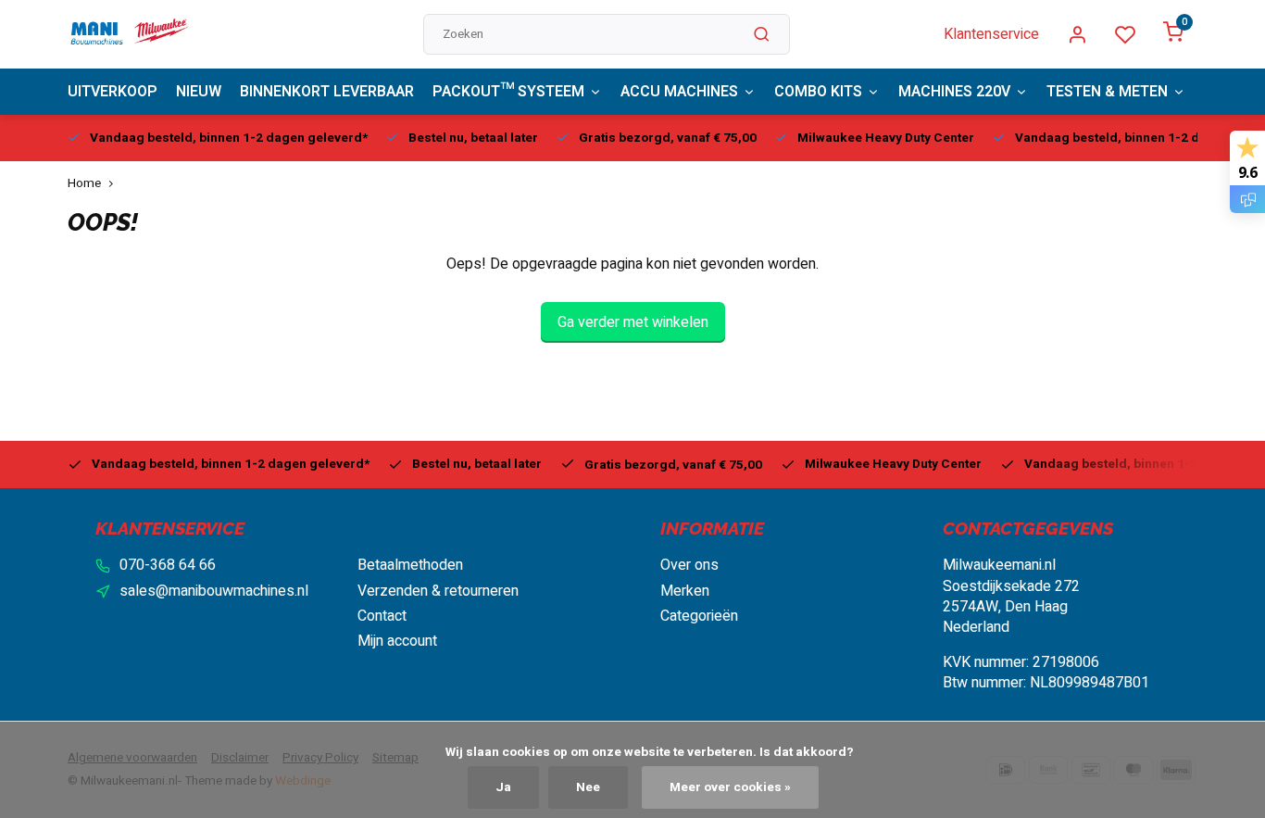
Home (84, 184)
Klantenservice (991, 34)
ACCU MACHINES (679, 92)
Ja (503, 787)
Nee (588, 787)
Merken (684, 591)
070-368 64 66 (167, 565)
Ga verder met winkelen (632, 322)
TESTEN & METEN (1107, 92)
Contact (382, 616)
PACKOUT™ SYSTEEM (508, 92)
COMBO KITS (818, 92)
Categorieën (699, 616)
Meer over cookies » (730, 787)
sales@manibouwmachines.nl (213, 591)
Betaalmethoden (410, 565)
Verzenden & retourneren (438, 591)
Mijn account (397, 641)
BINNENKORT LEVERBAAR (327, 92)
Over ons (689, 565)
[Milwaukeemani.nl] (129, 34)
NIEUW (198, 92)
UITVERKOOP (112, 92)
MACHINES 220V (954, 92)
